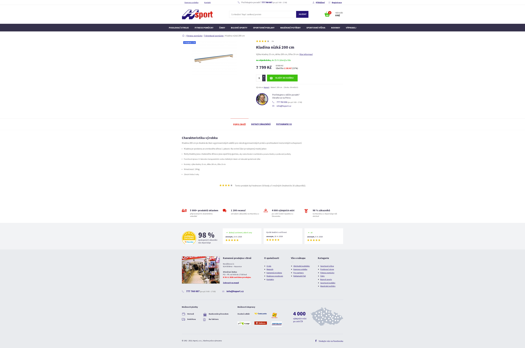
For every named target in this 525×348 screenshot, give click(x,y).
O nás (269, 266)
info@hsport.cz (284, 106)
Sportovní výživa (315, 27)
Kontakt (207, 2)
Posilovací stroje (179, 27)
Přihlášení (320, 2)
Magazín (270, 269)
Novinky (335, 27)
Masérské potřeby (290, 27)
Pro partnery (298, 272)
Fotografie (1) (284, 124)
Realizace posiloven (275, 276)
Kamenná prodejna (274, 272)
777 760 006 (282, 102)
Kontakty (270, 279)
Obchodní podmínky (301, 266)
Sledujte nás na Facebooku (331, 341)
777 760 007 (267, 2)
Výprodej (351, 27)
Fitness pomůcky (204, 27)
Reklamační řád (299, 276)
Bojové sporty (239, 27)
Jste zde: (183, 35)
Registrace (337, 2)
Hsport (266, 87)
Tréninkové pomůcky (214, 35)
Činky (222, 27)
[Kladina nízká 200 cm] (214, 74)
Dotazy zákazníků (261, 124)
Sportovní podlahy (263, 27)
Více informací (306, 54)
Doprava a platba (191, 2)
